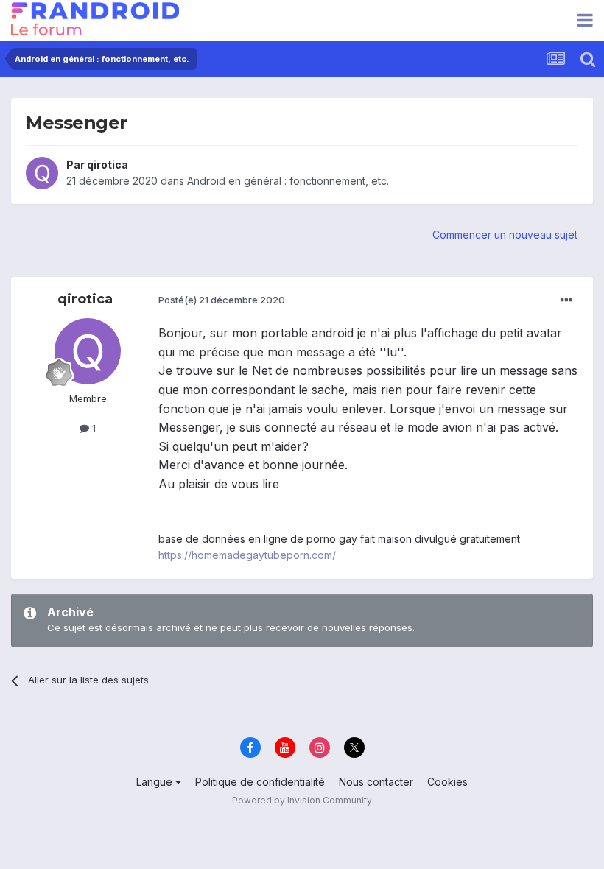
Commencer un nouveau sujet (504, 234)
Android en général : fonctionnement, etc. (288, 181)
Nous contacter (376, 781)
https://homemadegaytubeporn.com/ (247, 555)
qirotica (107, 164)
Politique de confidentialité (260, 781)
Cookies (447, 781)
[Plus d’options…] (566, 300)
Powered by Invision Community (302, 800)
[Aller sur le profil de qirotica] (42, 173)
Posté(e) (221, 300)
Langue (155, 781)
